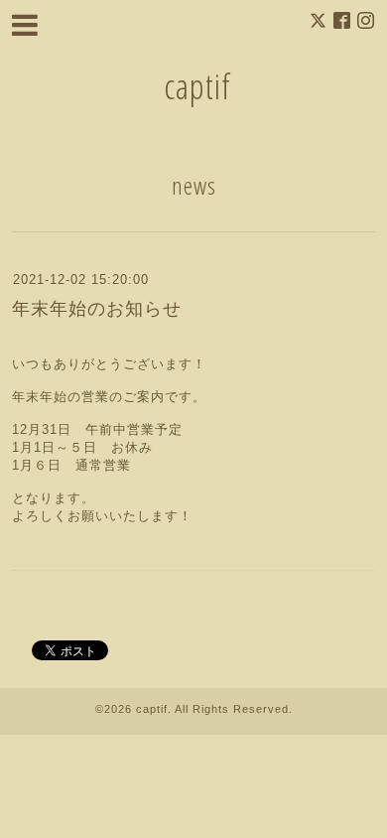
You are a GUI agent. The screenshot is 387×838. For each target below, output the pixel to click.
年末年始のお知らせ (97, 309)
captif (197, 86)
